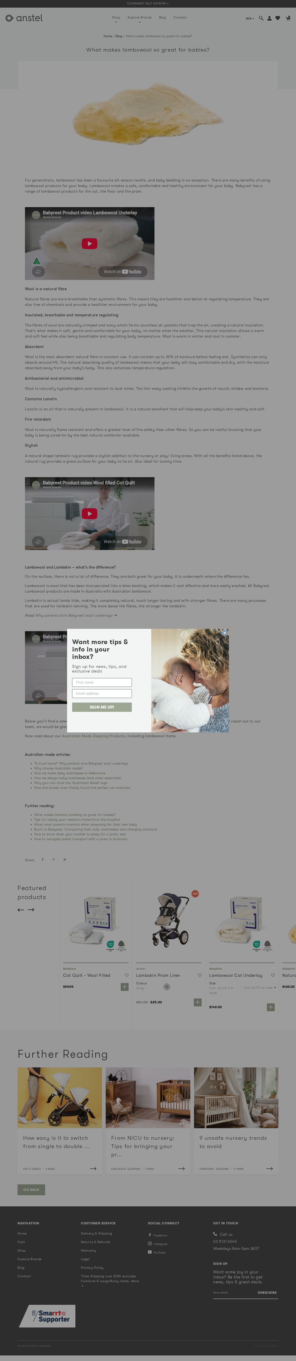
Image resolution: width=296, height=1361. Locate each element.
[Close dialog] (224, 633)
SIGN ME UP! (102, 707)
